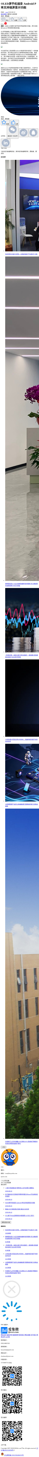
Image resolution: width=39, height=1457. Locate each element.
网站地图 (27, 1335)
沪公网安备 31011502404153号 (14, 1455)
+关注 (3, 1147)
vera (6, 12)
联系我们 (21, 1335)
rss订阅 (7, 1337)
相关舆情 (4, 14)
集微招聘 (15, 1335)
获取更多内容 (6, 1222)
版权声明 (9, 1335)
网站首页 (3, 1335)
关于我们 (33, 1335)
